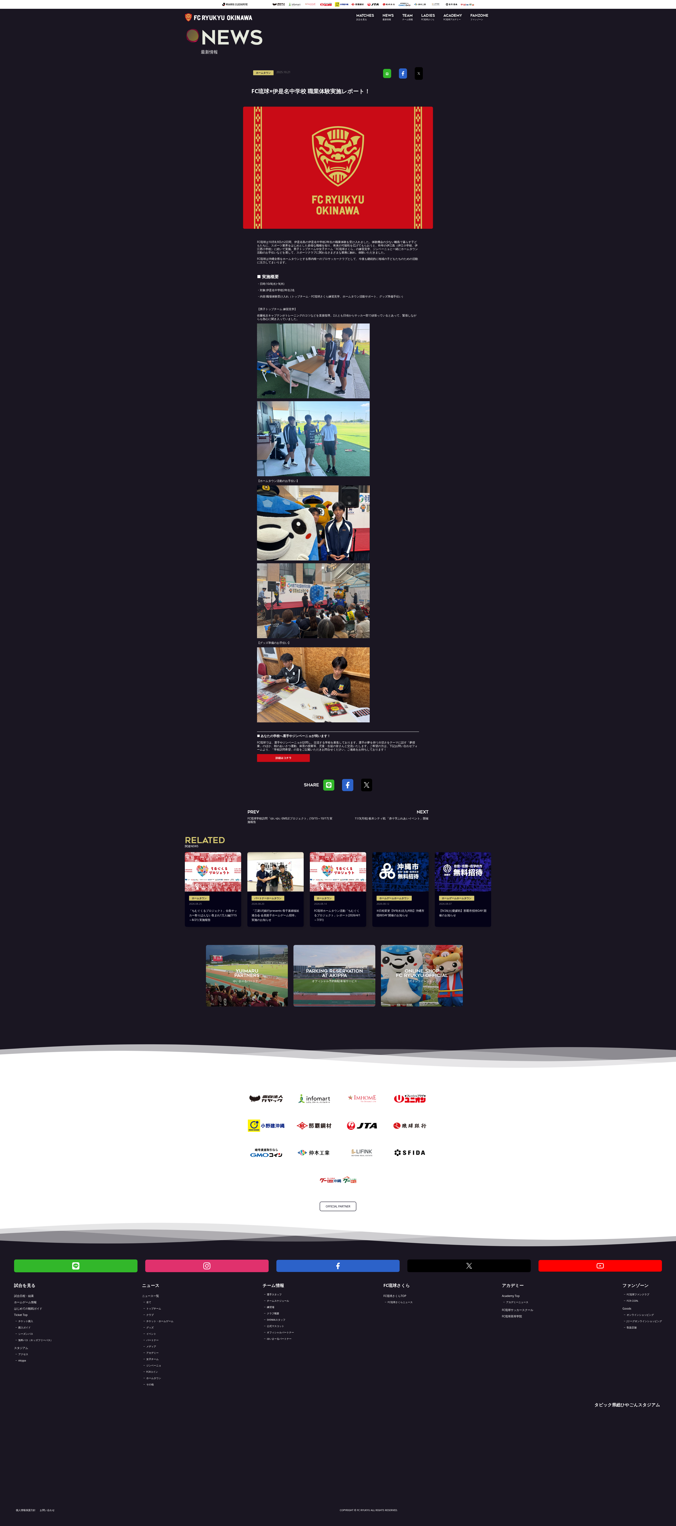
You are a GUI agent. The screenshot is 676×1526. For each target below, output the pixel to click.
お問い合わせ (47, 1510)
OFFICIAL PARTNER (338, 1206)
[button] (365, 17)
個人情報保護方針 (26, 1510)
